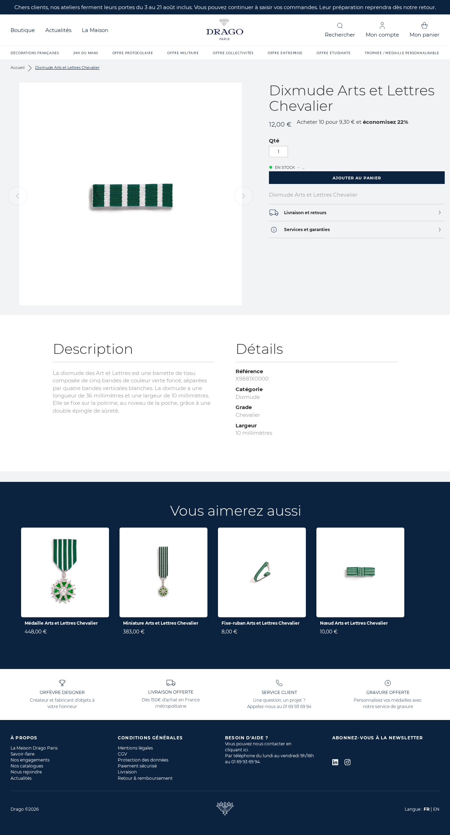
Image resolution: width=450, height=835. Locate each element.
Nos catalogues (27, 766)
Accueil (18, 67)
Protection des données (143, 760)
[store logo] (225, 30)
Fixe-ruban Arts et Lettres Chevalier (260, 623)
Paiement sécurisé (137, 766)
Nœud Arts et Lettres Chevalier (354, 623)
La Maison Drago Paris (34, 748)
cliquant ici (236, 749)
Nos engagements (30, 760)
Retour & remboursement (145, 778)
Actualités (58, 30)
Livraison (127, 772)
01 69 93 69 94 (297, 706)
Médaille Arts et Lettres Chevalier (61, 623)
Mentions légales (135, 748)
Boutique (23, 30)
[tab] (357, 212)
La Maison (95, 30)
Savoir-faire (22, 754)
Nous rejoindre (26, 772)
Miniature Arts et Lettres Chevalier (160, 623)
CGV (122, 754)
